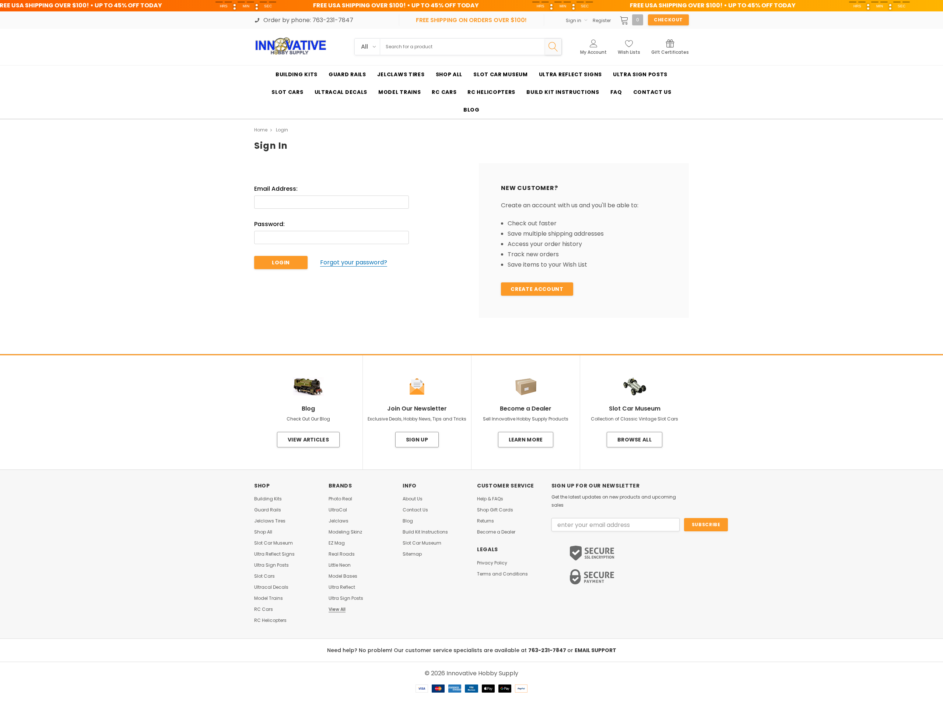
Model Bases (343, 576)
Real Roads (342, 554)
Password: (269, 224)
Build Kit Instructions (425, 532)
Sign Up (417, 439)
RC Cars (263, 609)
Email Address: (276, 189)
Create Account (537, 289)
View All (337, 609)
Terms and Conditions (502, 574)
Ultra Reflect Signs (274, 554)
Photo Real (340, 498)
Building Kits (268, 498)
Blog (408, 521)
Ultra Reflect (342, 587)
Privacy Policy (492, 563)
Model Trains (268, 598)
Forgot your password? (353, 262)
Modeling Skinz (345, 532)
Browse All (634, 439)
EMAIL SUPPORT (595, 650)
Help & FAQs (490, 498)
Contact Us (415, 510)
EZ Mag (337, 543)
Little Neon (340, 565)
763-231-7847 (547, 650)
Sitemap (412, 554)
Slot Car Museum (273, 543)
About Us (413, 498)
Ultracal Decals (271, 587)
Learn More (526, 439)
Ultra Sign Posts (271, 565)
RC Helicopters (270, 620)
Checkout (668, 20)
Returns (485, 521)
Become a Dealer (496, 532)
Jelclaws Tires (269, 521)
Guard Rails (267, 510)
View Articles (308, 439)
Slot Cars (264, 576)
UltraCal (338, 510)
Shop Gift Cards (495, 510)
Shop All (263, 532)
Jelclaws (338, 521)
